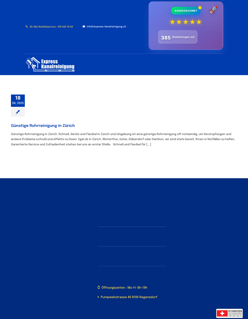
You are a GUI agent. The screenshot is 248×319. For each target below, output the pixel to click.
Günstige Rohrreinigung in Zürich (43, 126)
